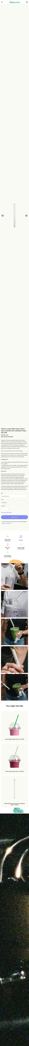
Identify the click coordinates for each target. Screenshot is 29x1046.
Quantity (3, 506)
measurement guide (6, 512)
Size (2, 493)
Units (2, 499)
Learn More (8, 523)
